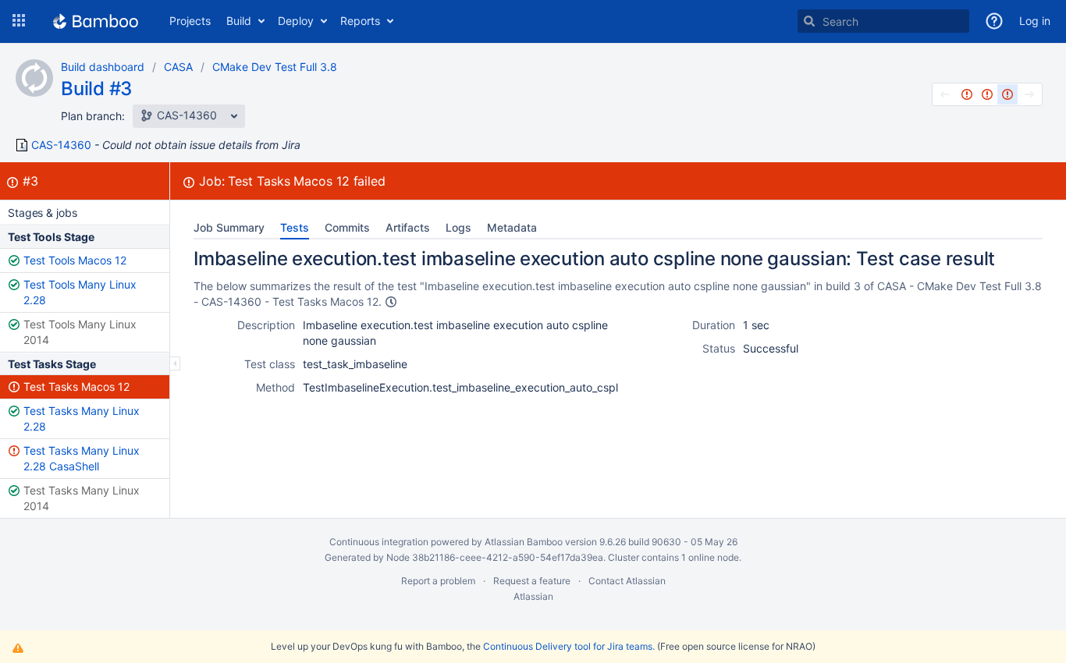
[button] (19, 21)
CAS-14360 (61, 145)
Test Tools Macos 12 (74, 260)
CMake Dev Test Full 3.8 (274, 66)
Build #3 (96, 88)
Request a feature (531, 581)
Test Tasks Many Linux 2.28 (81, 418)
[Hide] (175, 363)
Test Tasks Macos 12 (76, 386)
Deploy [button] (296, 20)
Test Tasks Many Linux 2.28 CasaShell (81, 458)
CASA (178, 66)
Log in (1034, 20)
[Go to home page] (95, 21)
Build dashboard (102, 66)
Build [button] (238, 20)
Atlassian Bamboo (524, 542)
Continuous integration (378, 542)
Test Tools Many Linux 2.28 (80, 292)
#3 (30, 181)
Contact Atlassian (627, 581)
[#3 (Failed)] (1007, 94)
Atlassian (533, 596)
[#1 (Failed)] (967, 94)
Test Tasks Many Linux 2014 (81, 498)
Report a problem (438, 581)
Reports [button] (360, 20)
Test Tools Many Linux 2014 (80, 331)
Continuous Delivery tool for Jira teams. (569, 646)
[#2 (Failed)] (987, 94)
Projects (190, 20)
